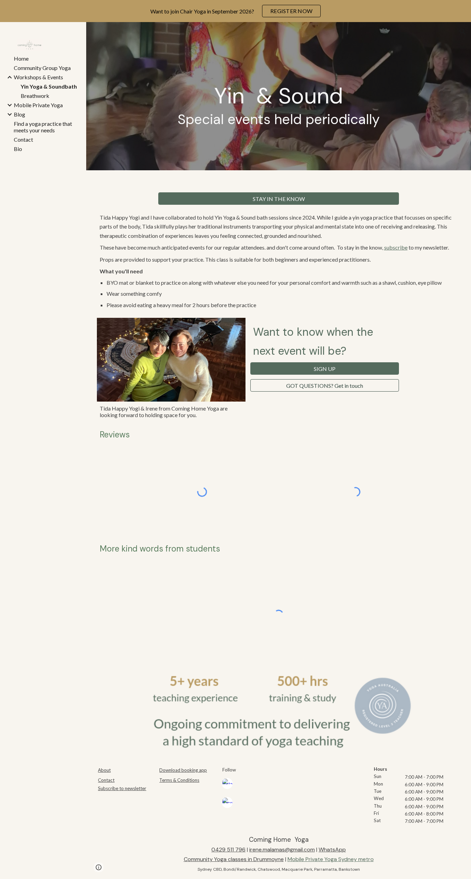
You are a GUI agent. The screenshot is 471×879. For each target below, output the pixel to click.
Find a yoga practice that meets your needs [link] (43, 126)
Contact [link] (23, 139)
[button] (462, 31)
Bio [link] (18, 148)
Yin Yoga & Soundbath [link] (49, 86)
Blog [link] (19, 114)
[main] (279, 105)
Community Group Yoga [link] (42, 67)
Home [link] (21, 58)
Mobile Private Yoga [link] (38, 105)
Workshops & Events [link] (38, 77)
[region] (235, 11)
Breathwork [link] (35, 95)
